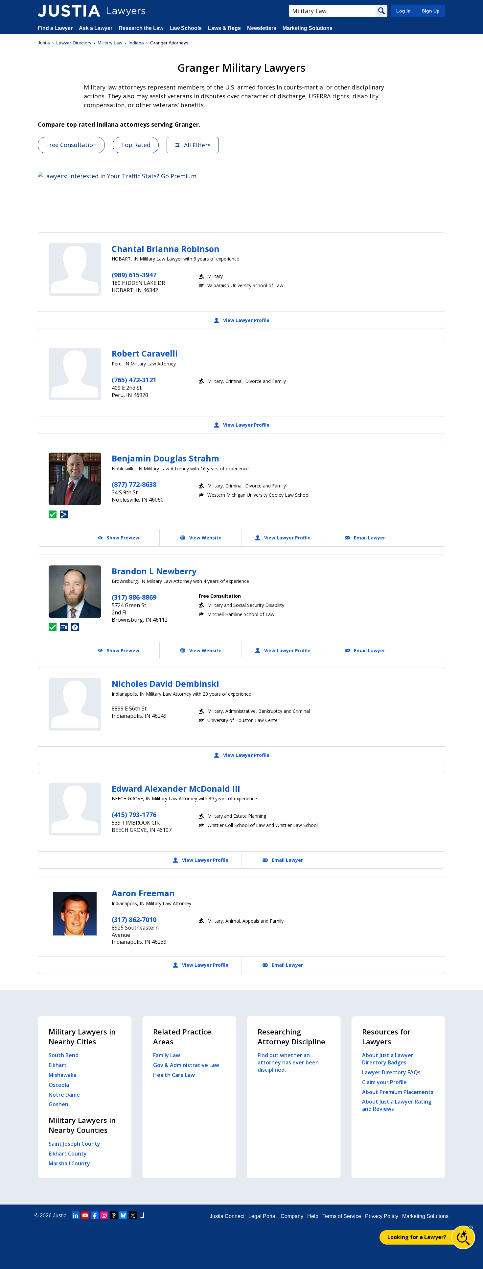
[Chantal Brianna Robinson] (75, 269)
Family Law (166, 1055)
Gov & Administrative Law (186, 1065)
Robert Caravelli (145, 353)
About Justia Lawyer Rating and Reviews (396, 1105)
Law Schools (186, 28)
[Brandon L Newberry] (75, 591)
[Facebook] (95, 1215)
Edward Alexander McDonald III (176, 788)
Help (312, 1216)
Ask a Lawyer (96, 28)
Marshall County (69, 1163)
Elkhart (58, 1065)
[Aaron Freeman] (75, 913)
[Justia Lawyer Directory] (69, 11)
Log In (403, 10)
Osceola (59, 1084)
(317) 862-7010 (134, 919)
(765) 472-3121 (134, 379)
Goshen (58, 1104)
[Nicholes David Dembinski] (75, 704)
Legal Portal (262, 1216)
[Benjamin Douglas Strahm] (75, 479)
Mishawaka (63, 1075)
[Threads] (114, 1215)
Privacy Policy (381, 1216)
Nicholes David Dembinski (165, 683)
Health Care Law (174, 1075)
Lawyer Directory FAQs (391, 1072)
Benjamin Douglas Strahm (165, 458)
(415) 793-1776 (134, 814)
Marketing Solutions (308, 28)
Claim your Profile (384, 1082)
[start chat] (463, 1237)
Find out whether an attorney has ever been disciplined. (288, 1062)
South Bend (64, 1055)
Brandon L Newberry (154, 571)
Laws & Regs (224, 28)
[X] (133, 1215)
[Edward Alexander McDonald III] (75, 809)
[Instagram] (104, 1215)
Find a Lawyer (55, 28)
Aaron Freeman (143, 893)
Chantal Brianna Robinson (165, 248)
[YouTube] (85, 1215)
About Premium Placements (397, 1092)
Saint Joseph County (74, 1143)
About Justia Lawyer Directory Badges (387, 1059)
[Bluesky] (123, 1215)
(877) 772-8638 (134, 484)
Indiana (136, 42)
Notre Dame (64, 1094)
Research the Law (141, 28)
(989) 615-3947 (134, 274)
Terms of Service (341, 1216)
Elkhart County (68, 1153)
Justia (44, 42)
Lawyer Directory (73, 42)
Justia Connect (227, 1216)
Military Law (110, 42)
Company (292, 1216)
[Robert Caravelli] (75, 374)
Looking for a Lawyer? (416, 1237)
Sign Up (431, 10)
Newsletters (261, 28)
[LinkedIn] (76, 1215)
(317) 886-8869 (134, 597)
